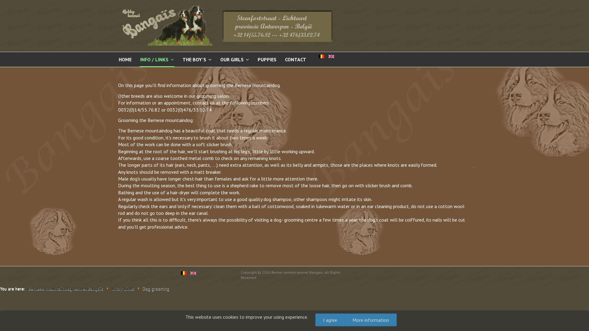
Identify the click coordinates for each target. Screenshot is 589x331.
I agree (330, 320)
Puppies (267, 59)
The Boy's (194, 59)
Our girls (232, 59)
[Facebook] (123, 275)
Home (125, 59)
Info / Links (154, 59)
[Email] (134, 275)
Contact (295, 59)
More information (370, 320)
